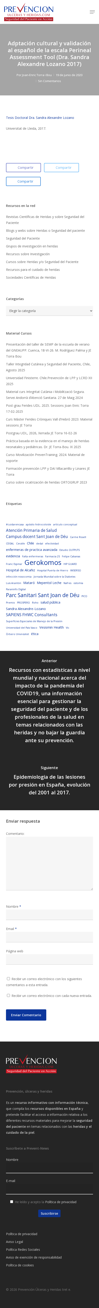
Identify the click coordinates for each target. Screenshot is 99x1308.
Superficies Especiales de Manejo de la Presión (34, 621)
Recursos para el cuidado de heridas (33, 269)
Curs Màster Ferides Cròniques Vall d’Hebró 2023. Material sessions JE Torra (49, 422)
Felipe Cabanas (71, 556)
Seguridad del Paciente (23, 238)
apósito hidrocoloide (38, 524)
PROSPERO (23, 602)
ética (34, 633)
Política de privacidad (60, 1202)
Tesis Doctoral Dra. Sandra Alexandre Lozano (40, 117)
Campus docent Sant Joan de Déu (37, 536)
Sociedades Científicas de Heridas (31, 277)
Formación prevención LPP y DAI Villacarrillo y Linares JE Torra (48, 471)
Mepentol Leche (49, 582)
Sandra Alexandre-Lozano (26, 608)
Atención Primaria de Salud (31, 530)
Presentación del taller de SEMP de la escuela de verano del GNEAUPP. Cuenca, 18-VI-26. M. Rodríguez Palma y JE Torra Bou (48, 350)
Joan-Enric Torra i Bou (37, 75)
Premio (10, 602)
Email (11, 929)
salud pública (50, 602)
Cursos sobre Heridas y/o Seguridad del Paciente (42, 262)
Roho (35, 602)
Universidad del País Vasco (21, 627)
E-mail (10, 1181)
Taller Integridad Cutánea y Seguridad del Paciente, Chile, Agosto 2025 (48, 367)
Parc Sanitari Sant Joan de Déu (42, 595)
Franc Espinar (14, 564)
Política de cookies (20, 1265)
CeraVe (20, 543)
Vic (67, 627)
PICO (84, 596)
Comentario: (15, 833)
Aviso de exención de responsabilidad (34, 1257)
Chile (30, 543)
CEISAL (10, 543)
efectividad (52, 543)
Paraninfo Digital (16, 589)
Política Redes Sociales (23, 1249)
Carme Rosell (78, 537)
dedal (39, 543)
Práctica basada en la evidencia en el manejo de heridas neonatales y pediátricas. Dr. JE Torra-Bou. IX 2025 (47, 444)
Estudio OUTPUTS (69, 550)
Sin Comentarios (49, 81)
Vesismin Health (51, 627)
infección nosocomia (19, 576)
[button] (92, 12)
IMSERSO (75, 570)
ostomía (78, 583)
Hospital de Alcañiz (20, 570)
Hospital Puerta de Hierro (52, 570)
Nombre (13, 906)
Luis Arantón (13, 583)
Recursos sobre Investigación (28, 254)
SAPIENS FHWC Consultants (31, 614)
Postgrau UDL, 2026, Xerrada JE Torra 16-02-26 (41, 433)
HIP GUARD (70, 564)
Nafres (67, 583)
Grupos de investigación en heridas (32, 246)
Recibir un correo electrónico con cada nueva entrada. (52, 995)
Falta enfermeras (32, 556)
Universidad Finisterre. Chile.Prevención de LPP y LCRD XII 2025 (49, 381)
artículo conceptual (65, 524)
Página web (14, 951)
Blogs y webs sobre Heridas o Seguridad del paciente (45, 230)
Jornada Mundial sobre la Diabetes (54, 576)
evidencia (13, 556)
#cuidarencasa (15, 524)
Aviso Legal (14, 1241)
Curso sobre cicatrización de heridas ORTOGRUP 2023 (46, 482)
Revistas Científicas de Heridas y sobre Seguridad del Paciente (45, 220)
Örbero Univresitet (17, 634)
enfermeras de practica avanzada (31, 549)
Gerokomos (42, 562)
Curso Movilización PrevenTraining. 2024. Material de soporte (45, 457)
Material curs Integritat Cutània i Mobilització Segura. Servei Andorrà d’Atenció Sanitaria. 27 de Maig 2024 (45, 394)
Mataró (29, 582)
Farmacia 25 (52, 556)
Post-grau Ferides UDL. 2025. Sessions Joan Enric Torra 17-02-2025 (47, 408)
